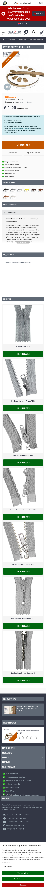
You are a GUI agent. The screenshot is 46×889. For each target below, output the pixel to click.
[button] (12, 152)
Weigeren (23, 885)
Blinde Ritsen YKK (23, 346)
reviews (27, 795)
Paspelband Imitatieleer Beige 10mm (28, 730)
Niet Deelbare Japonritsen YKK (23, 619)
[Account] (26, 32)
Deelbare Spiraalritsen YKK (23, 455)
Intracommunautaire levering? (21, 128)
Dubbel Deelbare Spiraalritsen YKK (23, 510)
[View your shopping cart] (41, 32)
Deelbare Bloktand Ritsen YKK (22, 401)
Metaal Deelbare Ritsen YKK (23, 564)
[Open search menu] (33, 32)
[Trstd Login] (42, 2)
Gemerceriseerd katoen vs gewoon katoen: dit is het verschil (28, 707)
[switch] (41, 3)
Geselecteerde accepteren (23, 879)
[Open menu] (3, 31)
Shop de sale (40, 14)
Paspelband (22, 39)
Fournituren (11, 39)
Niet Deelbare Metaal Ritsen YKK (23, 673)
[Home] (3, 40)
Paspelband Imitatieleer (36, 39)
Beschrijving (13, 212)
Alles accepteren (23, 873)
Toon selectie (7, 866)
